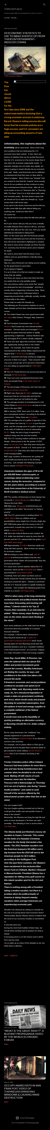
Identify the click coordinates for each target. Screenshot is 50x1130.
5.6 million (33, 417)
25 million (23, 545)
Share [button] (6, 956)
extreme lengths (25, 738)
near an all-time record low (16, 390)
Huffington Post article (24, 466)
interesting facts (30, 570)
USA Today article (27, 591)
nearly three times (24, 405)
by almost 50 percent (21, 500)
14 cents (29, 423)
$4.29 (6, 432)
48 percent (21, 506)
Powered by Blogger (27, 1118)
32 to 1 (40, 329)
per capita (8, 317)
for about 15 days (16, 530)
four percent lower (16, 444)
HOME (7, 18)
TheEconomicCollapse (13, 76)
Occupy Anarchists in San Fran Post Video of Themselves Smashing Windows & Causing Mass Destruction (22, 1091)
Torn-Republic (13, 9)
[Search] (44, 4)
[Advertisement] (25, 980)
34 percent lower (11, 451)
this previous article (24, 573)
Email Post (13, 956)
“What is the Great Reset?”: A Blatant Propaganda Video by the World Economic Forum (24, 1035)
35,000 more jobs (19, 375)
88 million (27, 393)
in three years (20, 354)
